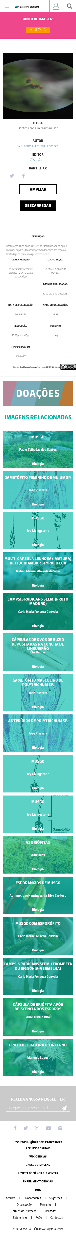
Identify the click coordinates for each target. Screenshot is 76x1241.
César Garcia (38, 160)
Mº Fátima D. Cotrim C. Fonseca (38, 146)
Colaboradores (34, 1198)
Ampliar (38, 189)
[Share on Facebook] (23, 176)
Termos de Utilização (26, 1211)
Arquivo (13, 1198)
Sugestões (58, 1198)
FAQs (41, 1217)
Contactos (56, 1217)
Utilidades (53, 1211)
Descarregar (38, 205)
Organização (26, 1204)
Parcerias (48, 1204)
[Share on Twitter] (11, 176)
